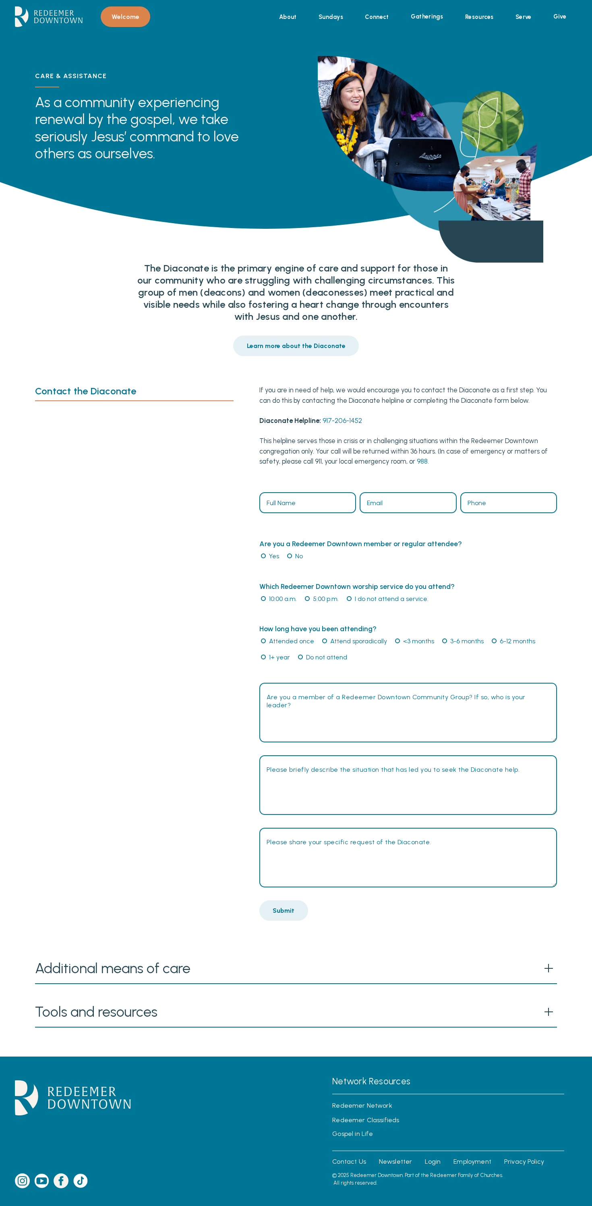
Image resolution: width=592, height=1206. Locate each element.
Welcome (125, 17)
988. (423, 461)
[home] (49, 16)
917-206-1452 (342, 421)
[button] (287, 17)
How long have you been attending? (318, 628)
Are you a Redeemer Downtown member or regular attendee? (360, 543)
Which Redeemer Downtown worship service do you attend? (357, 586)
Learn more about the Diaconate (296, 346)
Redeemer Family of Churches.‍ (466, 1175)
